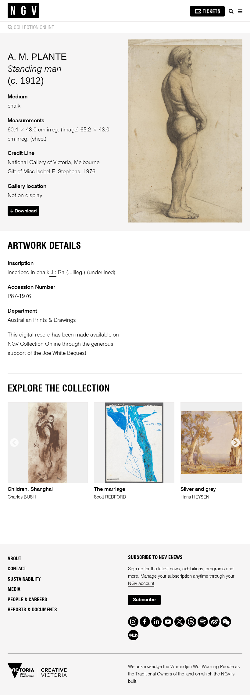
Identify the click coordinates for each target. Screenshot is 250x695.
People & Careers (27, 599)
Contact (17, 568)
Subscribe (144, 600)
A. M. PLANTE (37, 57)
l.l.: (52, 272)
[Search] (231, 11)
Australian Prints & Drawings (42, 320)
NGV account (141, 583)
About (14, 558)
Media (14, 589)
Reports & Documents (32, 609)
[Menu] (240, 11)
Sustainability (24, 579)
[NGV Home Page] (23, 11)
